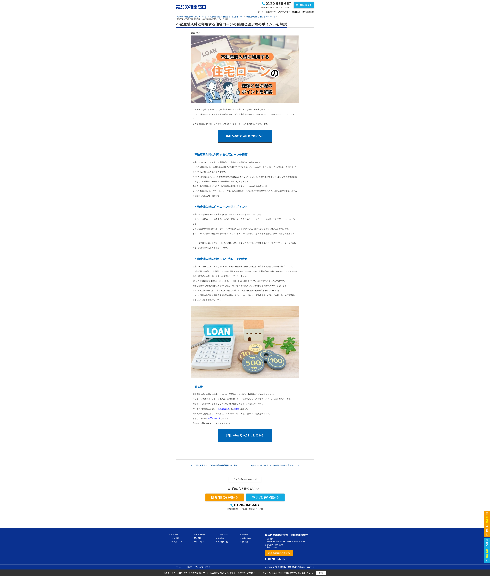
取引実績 (245, 542)
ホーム (261, 11)
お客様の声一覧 (200, 534)
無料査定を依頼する (226, 497)
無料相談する (305, 5)
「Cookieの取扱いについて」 (287, 573)
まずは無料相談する (267, 497)
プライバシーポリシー (203, 567)
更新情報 (197, 538)
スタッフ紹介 (284, 11)
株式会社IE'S (223, 408)
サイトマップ (199, 542)
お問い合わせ (214, 418)
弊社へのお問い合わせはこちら (245, 136)
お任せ (236, 408)
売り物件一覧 (223, 542)
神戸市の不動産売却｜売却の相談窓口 (286, 535)
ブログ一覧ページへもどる (245, 479)
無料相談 (221, 538)
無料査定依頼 (308, 11)
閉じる (320, 573)
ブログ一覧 (174, 534)
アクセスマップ (176, 542)
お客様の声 (271, 11)
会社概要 (296, 11)
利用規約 (188, 567)
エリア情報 (174, 538)
